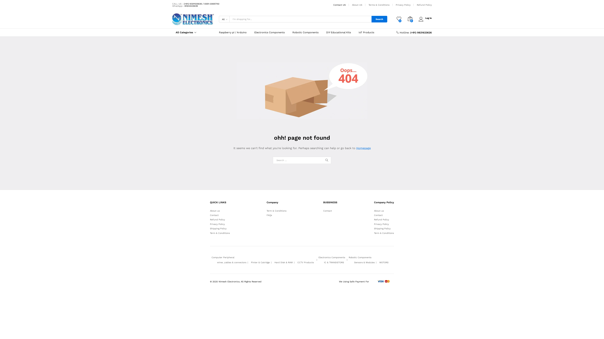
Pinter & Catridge (260, 262)
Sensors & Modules (364, 262)
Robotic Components (305, 32)
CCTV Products (305, 262)
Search (379, 19)
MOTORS (384, 262)
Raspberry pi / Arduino (233, 32)
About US (357, 5)
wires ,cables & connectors (231, 262)
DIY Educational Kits (338, 32)
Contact (214, 215)
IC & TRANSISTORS (334, 262)
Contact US (339, 5)
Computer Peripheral (223, 257)
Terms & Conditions (379, 5)
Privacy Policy (403, 5)
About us (215, 211)
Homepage (363, 148)
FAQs (269, 215)
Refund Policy (424, 5)
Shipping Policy (218, 228)
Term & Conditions (220, 233)
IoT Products (366, 32)
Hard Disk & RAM (283, 262)
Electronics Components (269, 32)
